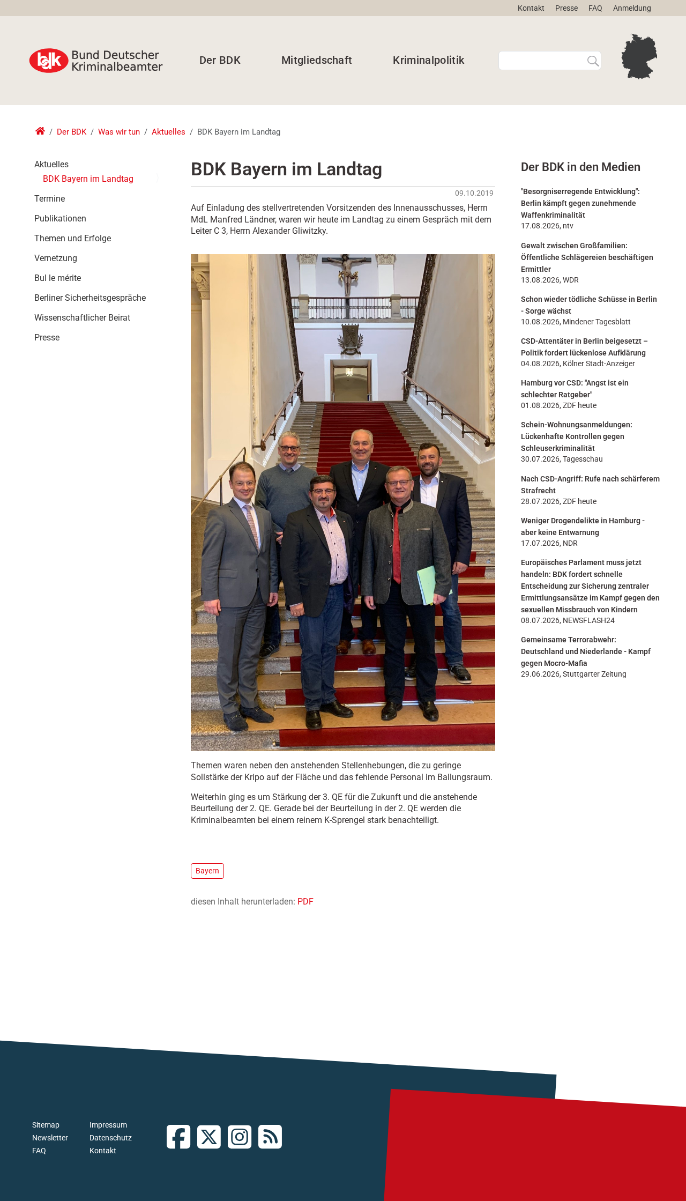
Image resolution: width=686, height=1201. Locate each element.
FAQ (595, 8)
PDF (305, 901)
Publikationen (60, 218)
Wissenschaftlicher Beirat (82, 318)
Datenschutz (111, 1137)
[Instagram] (243, 1138)
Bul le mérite (57, 278)
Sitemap (45, 1125)
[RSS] (273, 1138)
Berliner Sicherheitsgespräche (90, 298)
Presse (566, 8)
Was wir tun (119, 132)
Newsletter (50, 1137)
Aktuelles (168, 132)
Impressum (108, 1125)
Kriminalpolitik (428, 60)
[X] (212, 1138)
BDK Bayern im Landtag (88, 179)
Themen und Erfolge (72, 238)
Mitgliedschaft (316, 60)
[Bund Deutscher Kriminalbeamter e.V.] (96, 60)
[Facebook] (182, 1138)
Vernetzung (55, 258)
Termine (49, 199)
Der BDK (220, 60)
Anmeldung (632, 8)
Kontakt (531, 8)
